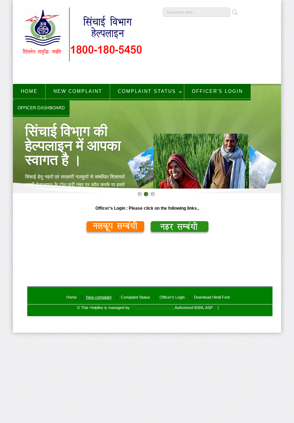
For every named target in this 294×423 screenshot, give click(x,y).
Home (71, 297)
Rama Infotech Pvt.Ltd (152, 307)
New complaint (99, 297)
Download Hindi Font (212, 297)
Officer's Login (172, 297)
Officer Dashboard (41, 107)
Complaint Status (135, 297)
